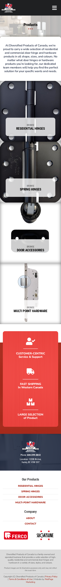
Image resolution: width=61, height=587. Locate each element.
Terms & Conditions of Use (20, 579)
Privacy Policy (51, 576)
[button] (54, 8)
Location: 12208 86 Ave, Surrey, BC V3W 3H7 (30, 460)
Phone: (30, 455)
